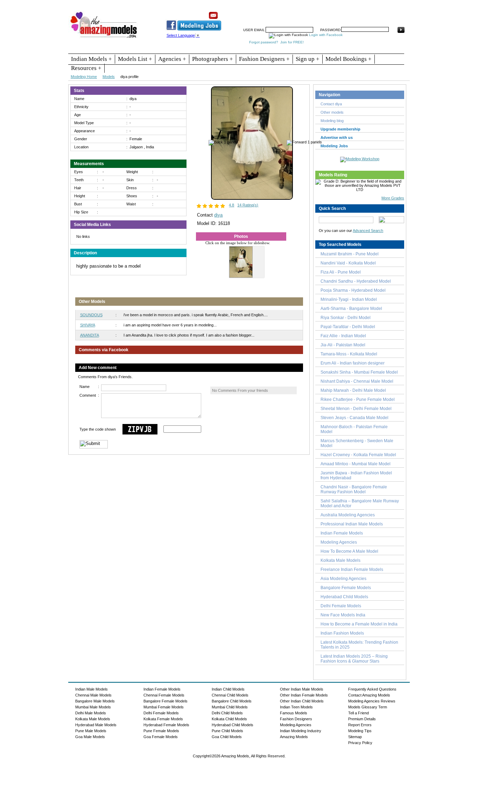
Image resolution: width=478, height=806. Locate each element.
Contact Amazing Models (369, 695)
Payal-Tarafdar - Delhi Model (348, 326)
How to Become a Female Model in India (359, 624)
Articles (338, 13)
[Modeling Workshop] (359, 158)
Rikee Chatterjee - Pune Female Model (358, 399)
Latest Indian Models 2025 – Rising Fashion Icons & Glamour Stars (354, 659)
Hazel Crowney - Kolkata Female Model (358, 454)
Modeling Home (84, 77)
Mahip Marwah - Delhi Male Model (353, 390)
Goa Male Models (90, 737)
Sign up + (307, 59)
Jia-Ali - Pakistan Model (343, 344)
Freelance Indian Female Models (352, 569)
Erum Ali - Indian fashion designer (353, 363)
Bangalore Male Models (95, 701)
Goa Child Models (227, 737)
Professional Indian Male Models (352, 524)
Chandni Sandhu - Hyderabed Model (356, 281)
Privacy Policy (360, 743)
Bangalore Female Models (346, 587)
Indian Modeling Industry (300, 731)
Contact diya (331, 104)
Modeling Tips (360, 731)
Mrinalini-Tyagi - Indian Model (349, 299)
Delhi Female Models (341, 605)
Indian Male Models (91, 689)
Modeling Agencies (339, 542)
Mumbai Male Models (93, 707)
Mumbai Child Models (230, 707)
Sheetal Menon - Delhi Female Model (356, 408)
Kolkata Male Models (340, 560)
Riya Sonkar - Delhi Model (346, 317)
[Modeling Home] (104, 38)
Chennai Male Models (93, 695)
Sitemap (355, 737)
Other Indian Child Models (302, 701)
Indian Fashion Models (342, 633)
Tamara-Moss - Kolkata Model (349, 354)
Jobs (301, 13)
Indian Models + (91, 59)
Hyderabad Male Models (96, 725)
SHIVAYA (87, 325)
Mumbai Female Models (163, 707)
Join (286, 13)
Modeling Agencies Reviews (371, 701)
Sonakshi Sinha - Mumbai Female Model (359, 372)
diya (218, 215)
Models (109, 77)
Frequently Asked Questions (372, 689)
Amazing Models (294, 737)
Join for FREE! (292, 42)
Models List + (135, 59)
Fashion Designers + (264, 59)
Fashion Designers (296, 719)
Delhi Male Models (90, 713)
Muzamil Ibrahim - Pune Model (350, 254)
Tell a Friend (358, 713)
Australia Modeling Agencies (348, 514)
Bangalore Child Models (232, 701)
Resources (265, 13)
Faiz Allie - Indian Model (343, 335)
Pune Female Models (161, 731)
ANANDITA (89, 335)
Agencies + (172, 59)
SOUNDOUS (91, 315)
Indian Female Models (342, 533)
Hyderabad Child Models (344, 596)
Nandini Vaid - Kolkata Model (348, 263)
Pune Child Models (227, 731)
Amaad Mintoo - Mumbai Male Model (356, 463)
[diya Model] (252, 198)
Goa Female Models (160, 737)
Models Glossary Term (367, 707)
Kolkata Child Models (229, 719)
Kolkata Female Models (163, 719)
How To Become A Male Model (349, 551)
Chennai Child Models (230, 695)
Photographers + (212, 59)
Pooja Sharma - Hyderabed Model (353, 290)
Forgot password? (263, 42)
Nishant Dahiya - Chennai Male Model (357, 381)
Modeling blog (333, 121)
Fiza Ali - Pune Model (341, 272)
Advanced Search (368, 230)
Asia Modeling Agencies (343, 578)
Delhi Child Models (227, 713)
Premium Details (362, 719)
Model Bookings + (348, 59)
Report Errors (360, 725)
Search (319, 13)
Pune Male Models (90, 731)
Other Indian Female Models (304, 695)
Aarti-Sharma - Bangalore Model (351, 308)
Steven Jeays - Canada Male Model (354, 417)
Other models (332, 112)
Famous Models (293, 713)
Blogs (377, 13)
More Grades (392, 198)
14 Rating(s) (247, 205)
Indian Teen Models (296, 707)
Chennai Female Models (163, 695)
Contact (359, 13)
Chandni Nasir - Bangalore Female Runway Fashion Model (354, 489)
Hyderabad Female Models (166, 725)
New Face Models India (343, 615)
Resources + (86, 68)
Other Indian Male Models (301, 689)
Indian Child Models (228, 689)
